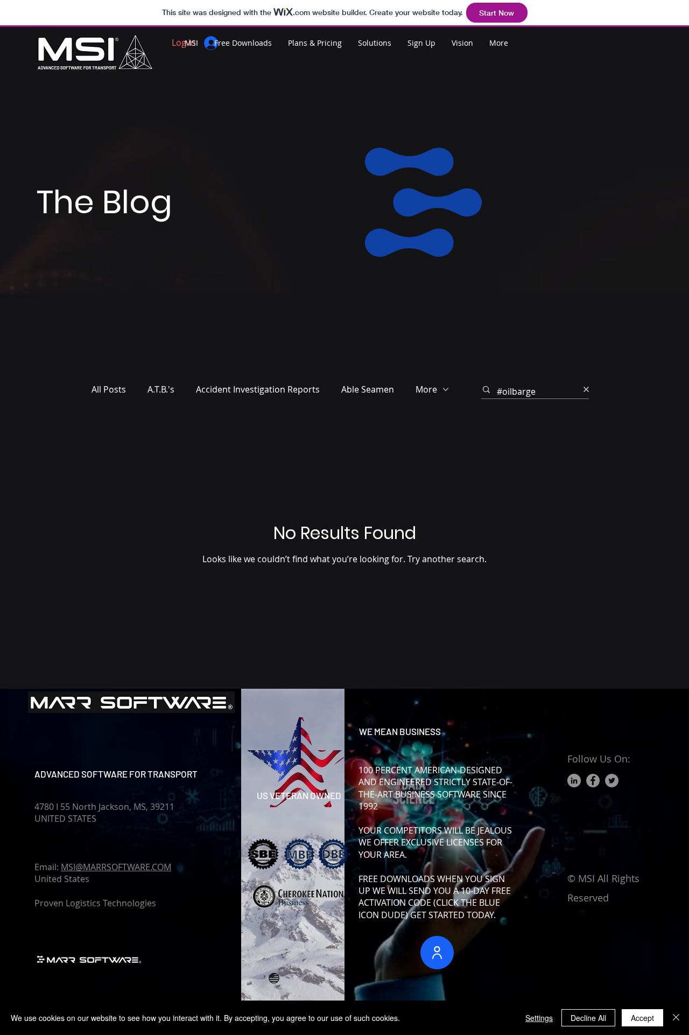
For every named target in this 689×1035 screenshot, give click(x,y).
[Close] (676, 1017)
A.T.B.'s (160, 389)
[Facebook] (593, 780)
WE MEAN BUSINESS (400, 731)
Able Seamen (367, 389)
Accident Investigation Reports (258, 389)
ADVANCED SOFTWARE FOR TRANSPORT (116, 773)
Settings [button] (539, 1017)
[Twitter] (611, 780)
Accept (642, 1017)
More (426, 389)
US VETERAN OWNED (299, 795)
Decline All (588, 1017)
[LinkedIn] (574, 780)
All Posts (109, 389)
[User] (437, 952)
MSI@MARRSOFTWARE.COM (116, 867)
